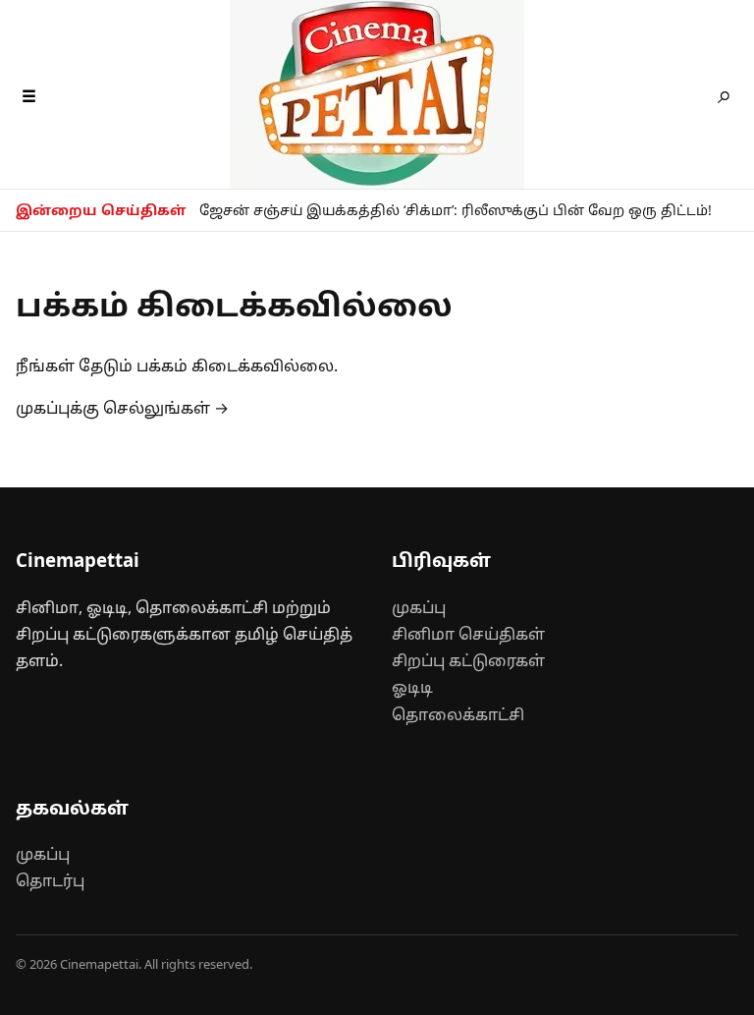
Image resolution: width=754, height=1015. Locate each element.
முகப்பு (419, 607)
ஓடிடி (412, 687)
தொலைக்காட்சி (458, 714)
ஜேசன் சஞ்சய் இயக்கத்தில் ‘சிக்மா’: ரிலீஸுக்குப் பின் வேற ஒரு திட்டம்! (455, 209)
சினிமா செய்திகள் (468, 634)
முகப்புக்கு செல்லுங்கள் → (122, 408)
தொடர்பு (50, 880)
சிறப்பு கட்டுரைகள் (468, 660)
